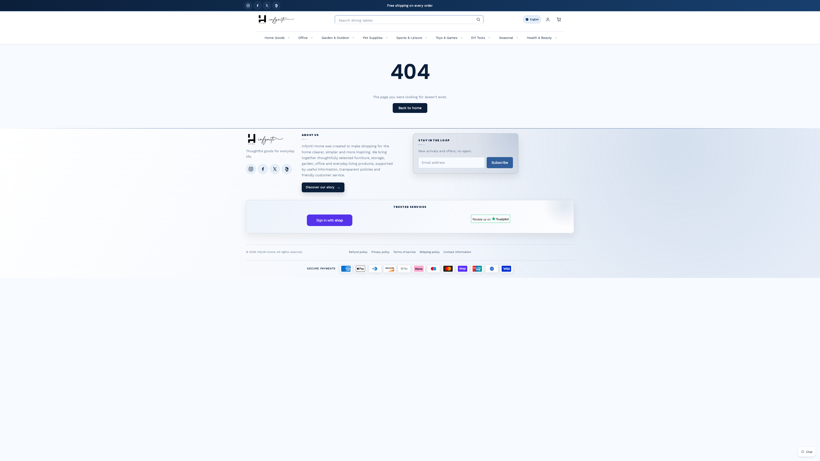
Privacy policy (380, 252)
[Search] (478, 19)
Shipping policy (430, 252)
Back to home (410, 108)
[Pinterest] (276, 5)
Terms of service (404, 252)
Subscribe (500, 162)
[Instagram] (248, 5)
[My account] (547, 19)
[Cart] (558, 19)
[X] (267, 5)
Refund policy (358, 252)
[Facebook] (257, 5)
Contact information (457, 252)
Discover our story (323, 187)
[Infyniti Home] (276, 19)
